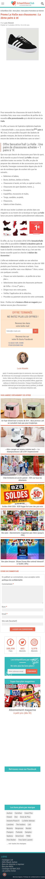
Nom (4, 607)
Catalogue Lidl (7, 860)
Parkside (19, 832)
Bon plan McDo (7, 866)
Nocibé (28, 828)
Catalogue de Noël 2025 (11, 869)
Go (35, 331)
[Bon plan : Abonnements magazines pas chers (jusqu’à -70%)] (22, 530)
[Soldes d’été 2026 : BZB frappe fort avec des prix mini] (22, 504)
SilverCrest (19, 836)
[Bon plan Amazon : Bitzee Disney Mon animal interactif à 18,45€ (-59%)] (22, 559)
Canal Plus (29, 813)
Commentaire (8, 584)
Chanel (9, 817)
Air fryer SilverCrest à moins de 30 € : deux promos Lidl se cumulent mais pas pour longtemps (22, 422)
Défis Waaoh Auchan (9, 862)
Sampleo (28, 832)
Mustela (10, 828)
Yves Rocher (11, 840)
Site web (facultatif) (9, 621)
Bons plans (16, 11)
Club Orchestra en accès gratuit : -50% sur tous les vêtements (22, 479)
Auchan (9, 813)
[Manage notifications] (4, 874)
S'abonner (31, 671)
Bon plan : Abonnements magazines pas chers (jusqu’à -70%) (23, 534)
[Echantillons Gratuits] (22, 5)
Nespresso (19, 828)
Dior (16, 817)
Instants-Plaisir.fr (13, 821)
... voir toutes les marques (16, 844)
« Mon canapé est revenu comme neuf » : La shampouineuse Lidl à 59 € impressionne (22, 450)
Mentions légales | (18, 877)
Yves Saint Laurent (25, 840)
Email (4, 614)
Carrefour (18, 813)
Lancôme (10, 824)
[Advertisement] (22, 85)
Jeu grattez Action (9, 871)
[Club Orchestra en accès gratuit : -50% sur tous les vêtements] (22, 475)
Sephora (10, 836)
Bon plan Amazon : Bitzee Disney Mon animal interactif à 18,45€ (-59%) (22, 562)
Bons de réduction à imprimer (13, 864)
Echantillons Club (6, 11)
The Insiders (20, 824)
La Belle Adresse (28, 821)
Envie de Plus (25, 817)
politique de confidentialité (12, 580)
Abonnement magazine (22, 711)
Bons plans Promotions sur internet (32, 11)
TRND (28, 836)
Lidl (29, 824)
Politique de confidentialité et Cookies (34, 877)
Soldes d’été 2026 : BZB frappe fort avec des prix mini (22, 506)
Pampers (10, 832)
